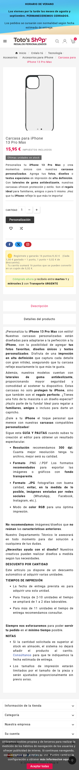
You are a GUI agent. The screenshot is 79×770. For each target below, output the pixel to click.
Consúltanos (22, 655)
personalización (19, 219)
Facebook (9, 244)
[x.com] (18, 244)
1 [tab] (38, 129)
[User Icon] (65, 41)
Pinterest (27, 244)
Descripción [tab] (39, 306)
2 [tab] (41, 129)
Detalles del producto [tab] (39, 319)
